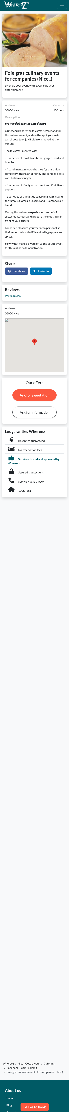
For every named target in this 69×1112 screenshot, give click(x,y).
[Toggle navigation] (62, 5)
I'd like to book (34, 1107)
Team (9, 1098)
